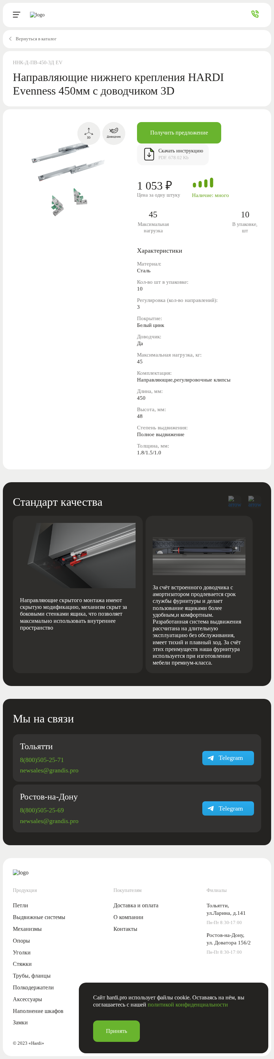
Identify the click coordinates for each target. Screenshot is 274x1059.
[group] (78, 594)
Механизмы (27, 929)
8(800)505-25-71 (42, 759)
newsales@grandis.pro (49, 770)
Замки (20, 1022)
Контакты (125, 929)
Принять (116, 1031)
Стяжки (22, 964)
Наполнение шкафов (38, 1011)
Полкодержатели (33, 987)
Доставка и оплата (135, 905)
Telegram (231, 757)
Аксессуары (27, 999)
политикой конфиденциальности (188, 1005)
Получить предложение (179, 133)
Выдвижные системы (39, 917)
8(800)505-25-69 (42, 810)
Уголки (22, 952)
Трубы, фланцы (32, 976)
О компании (128, 917)
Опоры (21, 941)
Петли (20, 905)
